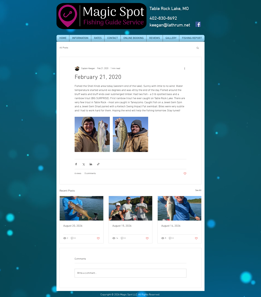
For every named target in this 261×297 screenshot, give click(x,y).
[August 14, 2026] (179, 208)
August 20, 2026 (72, 226)
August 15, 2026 (122, 226)
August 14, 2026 (170, 226)
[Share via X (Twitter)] (83, 164)
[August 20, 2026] (81, 208)
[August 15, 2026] (130, 208)
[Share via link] (98, 164)
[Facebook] (198, 24)
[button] (80, 38)
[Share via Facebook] (76, 164)
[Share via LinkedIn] (90, 164)
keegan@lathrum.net (170, 25)
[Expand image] (92, 134)
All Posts (64, 47)
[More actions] (184, 68)
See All (198, 190)
